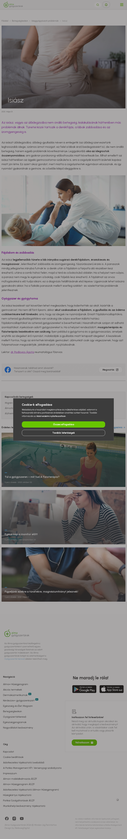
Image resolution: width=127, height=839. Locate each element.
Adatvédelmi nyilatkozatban (51, 416)
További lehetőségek (63, 432)
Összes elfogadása (63, 424)
